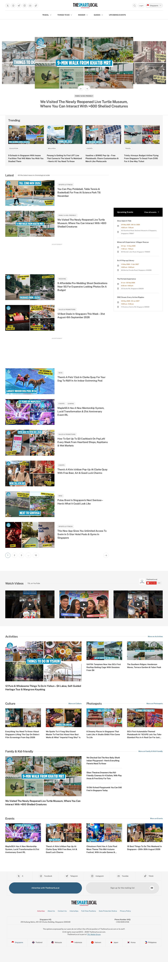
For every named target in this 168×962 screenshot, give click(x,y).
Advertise (41, 911)
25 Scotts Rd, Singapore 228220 (132, 288)
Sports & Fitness (66, 185)
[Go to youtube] (30, 5)
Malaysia (52, 148)
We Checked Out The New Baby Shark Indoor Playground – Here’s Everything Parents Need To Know (103, 760)
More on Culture (75, 703)
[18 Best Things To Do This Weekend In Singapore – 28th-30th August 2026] (145, 832)
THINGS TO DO (63, 15)
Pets (60, 373)
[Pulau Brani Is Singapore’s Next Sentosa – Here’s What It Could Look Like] (29, 504)
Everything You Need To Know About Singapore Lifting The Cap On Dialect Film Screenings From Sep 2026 (22, 734)
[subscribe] (152, 888)
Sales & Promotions (67, 309)
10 (36, 555)
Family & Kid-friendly (67, 215)
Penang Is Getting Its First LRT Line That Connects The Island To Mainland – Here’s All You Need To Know (64, 158)
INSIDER (81, 15)
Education (13, 148)
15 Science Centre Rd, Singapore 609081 (135, 307)
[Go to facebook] (13, 5)
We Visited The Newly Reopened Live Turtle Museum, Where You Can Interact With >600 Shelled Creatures (81, 223)
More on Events (156, 818)
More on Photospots (154, 703)
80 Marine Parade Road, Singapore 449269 (136, 270)
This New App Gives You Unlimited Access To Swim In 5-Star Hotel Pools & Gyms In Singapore (81, 534)
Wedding (62, 279)
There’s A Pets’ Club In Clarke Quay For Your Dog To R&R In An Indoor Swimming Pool (81, 379)
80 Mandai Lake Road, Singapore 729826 (135, 252)
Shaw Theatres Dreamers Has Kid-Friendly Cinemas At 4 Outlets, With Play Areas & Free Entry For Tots (104, 775)
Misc (60, 496)
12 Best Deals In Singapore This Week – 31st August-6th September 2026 (81, 315)
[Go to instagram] (24, 5)
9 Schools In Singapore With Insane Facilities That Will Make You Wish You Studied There (25, 158)
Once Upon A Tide (124, 221)
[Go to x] (7, 5)
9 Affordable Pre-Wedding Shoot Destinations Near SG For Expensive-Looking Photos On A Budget (82, 287)
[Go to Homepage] (85, 5)
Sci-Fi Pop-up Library (125, 260)
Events (84, 96)
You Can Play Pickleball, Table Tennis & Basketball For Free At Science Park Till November (78, 192)
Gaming (71, 404)
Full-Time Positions (88, 911)
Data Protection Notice (108, 911)
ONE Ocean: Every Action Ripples (130, 297)
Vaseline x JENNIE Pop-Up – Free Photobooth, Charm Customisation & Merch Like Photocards (102, 158)
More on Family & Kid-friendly (150, 751)
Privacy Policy (125, 911)
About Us (51, 911)
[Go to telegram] (19, 5)
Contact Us (62, 911)
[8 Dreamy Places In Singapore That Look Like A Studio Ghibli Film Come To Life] (104, 717)
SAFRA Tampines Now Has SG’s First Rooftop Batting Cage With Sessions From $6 (103, 667)
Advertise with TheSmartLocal (45, 888)
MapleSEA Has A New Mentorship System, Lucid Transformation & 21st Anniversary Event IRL (80, 411)
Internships (74, 911)
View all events (150, 212)
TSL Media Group (93, 934)
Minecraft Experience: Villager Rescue (133, 242)
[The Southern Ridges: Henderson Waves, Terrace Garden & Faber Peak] (145, 650)
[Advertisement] (57, 257)
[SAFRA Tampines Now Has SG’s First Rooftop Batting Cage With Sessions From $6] (104, 650)
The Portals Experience (126, 279)
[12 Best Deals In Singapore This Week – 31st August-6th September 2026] (29, 318)
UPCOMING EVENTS (117, 15)
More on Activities (155, 636)
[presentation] (150, 582)
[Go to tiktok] (36, 5)
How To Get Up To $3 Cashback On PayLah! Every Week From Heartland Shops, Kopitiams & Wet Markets (82, 442)
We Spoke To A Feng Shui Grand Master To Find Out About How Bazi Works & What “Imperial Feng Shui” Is (63, 734)
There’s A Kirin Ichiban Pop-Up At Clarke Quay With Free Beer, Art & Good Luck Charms (84, 103)
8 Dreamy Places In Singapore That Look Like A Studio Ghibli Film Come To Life (103, 734)
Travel (128, 148)
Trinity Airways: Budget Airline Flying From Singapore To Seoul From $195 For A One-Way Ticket (141, 158)
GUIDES (97, 15)
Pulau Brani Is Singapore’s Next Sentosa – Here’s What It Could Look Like (80, 502)
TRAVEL (45, 15)
